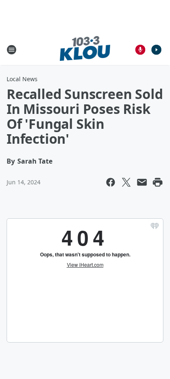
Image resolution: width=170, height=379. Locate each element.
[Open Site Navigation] (12, 50)
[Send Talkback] (140, 50)
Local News (22, 79)
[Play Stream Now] (156, 50)
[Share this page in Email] (142, 182)
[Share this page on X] (126, 182)
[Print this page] (157, 182)
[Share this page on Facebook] (110, 182)
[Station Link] (85, 49)
